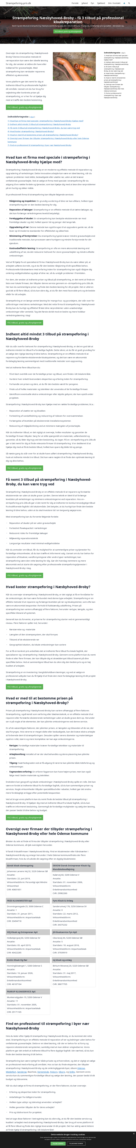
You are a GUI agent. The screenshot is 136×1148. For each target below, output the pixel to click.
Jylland (85, 3)
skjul (32, 117)
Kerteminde (43, 1071)
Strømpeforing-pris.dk (18, 3)
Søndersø (22, 1071)
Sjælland (101, 3)
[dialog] (68, 1140)
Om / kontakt (114, 3)
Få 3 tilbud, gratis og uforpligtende (68, 31)
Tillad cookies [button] (58, 1143)
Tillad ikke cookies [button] (76, 1143)
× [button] (134, 1133)
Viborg (62, 1071)
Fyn (92, 3)
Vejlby (72, 1071)
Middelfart (11, 1071)
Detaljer (89, 1139)
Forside (75, 3)
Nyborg (54, 1071)
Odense (81, 1068)
